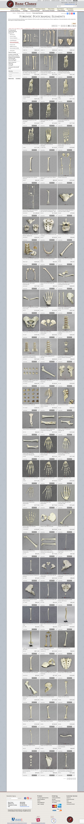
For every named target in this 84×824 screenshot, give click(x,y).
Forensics (71, 10)
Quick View (25, 52)
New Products (60, 8)
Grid (70, 25)
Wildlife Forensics (13, 46)
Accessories (12, 50)
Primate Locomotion (13, 54)
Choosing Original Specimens (42, 797)
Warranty (54, 799)
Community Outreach (71, 804)
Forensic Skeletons (13, 38)
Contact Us (69, 797)
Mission (38, 801)
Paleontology (61, 10)
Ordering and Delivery (56, 797)
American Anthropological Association (38, 822)
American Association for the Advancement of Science (17, 822)
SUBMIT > (20, 798)
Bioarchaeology (12, 60)
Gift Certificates (46, 0)
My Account (68, 0)
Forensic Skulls (13, 36)
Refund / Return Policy (56, 801)
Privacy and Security (70, 799)
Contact (39, 0)
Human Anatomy (15, 10)
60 (64, 25)
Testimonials (69, 802)
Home (14, 13)
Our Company (70, 8)
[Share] (74, 13)
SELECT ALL (11, 78)
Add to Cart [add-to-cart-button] (34, 52)
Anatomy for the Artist (13, 67)
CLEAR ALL (18, 78)
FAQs (68, 801)
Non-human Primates (49, 10)
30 (61, 25)
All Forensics (12, 34)
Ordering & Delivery (55, 0)
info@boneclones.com (70, 4)
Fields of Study (14, 8)
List (75, 25)
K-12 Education (12, 30)
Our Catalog (54, 802)
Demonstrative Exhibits (14, 48)
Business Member (52, 817)
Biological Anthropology (14, 57)
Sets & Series (51, 8)
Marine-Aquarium (12, 62)
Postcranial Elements (37, 13)
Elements (30, 8)
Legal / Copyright (40, 804)
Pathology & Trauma (40, 8)
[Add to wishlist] (38, 52)
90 (66, 25)
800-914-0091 (64, 2)
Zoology (25, 10)
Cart (75, 0)
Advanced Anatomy (13, 31)
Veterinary (23, 8)
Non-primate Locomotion (14, 55)
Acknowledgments (40, 802)
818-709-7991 (72, 2)
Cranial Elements (13, 40)
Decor (10, 68)
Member (13, 817)
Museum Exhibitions (41, 799)
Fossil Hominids (35, 10)
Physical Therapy (12, 52)
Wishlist (63, 0)
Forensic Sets (12, 44)
